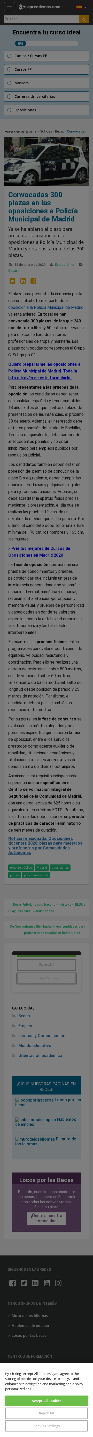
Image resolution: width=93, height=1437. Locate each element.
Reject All (46, 1413)
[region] (46, 1400)
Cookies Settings (46, 1425)
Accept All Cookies (46, 1400)
